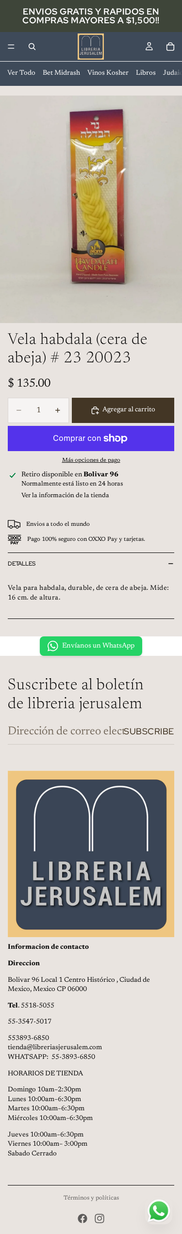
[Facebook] (82, 1218)
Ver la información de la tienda (65, 495)
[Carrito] (170, 46)
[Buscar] (32, 46)
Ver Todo (21, 73)
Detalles (21, 564)
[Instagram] (99, 1218)
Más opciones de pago (91, 460)
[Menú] (11, 46)
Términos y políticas (91, 1198)
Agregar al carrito (128, 409)
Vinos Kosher (108, 73)
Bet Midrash (61, 73)
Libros (146, 73)
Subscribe (149, 731)
